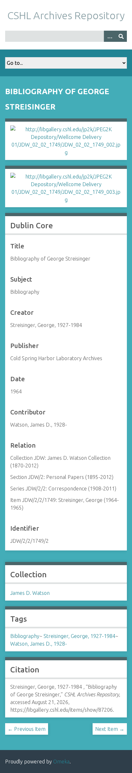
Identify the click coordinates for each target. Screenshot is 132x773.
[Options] (109, 36)
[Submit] (121, 36)
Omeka (61, 761)
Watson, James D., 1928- (38, 644)
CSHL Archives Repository (66, 15)
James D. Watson (30, 593)
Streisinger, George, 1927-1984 (79, 636)
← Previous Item (26, 729)
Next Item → (109, 729)
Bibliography (24, 636)
